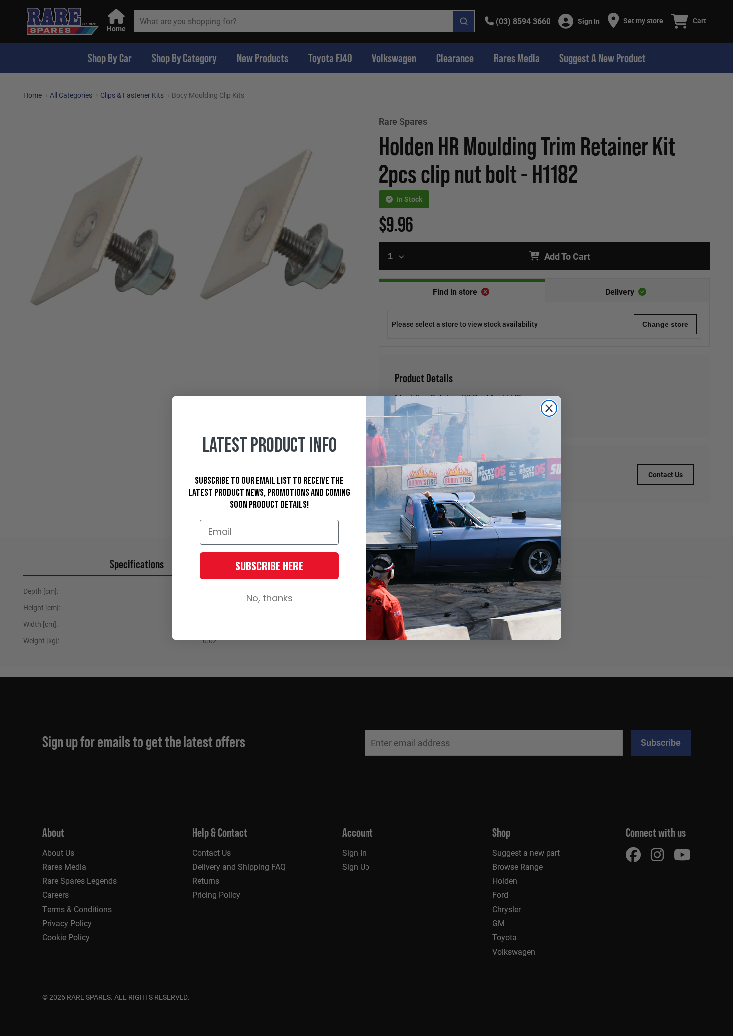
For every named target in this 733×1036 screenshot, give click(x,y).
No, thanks (269, 599)
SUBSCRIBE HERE (269, 565)
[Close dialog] (549, 408)
